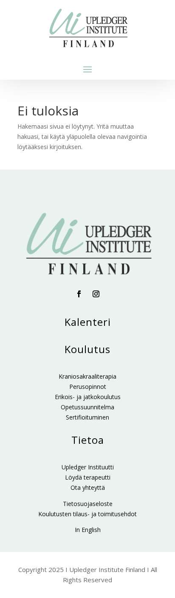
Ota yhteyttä (88, 487)
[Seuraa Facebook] (79, 294)
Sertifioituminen (87, 417)
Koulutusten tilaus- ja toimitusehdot (87, 514)
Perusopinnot (87, 386)
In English (88, 530)
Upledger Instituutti (88, 467)
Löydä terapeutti (87, 477)
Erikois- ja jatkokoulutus (88, 397)
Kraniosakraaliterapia (87, 376)
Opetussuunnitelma (87, 407)
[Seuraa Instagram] (96, 294)
